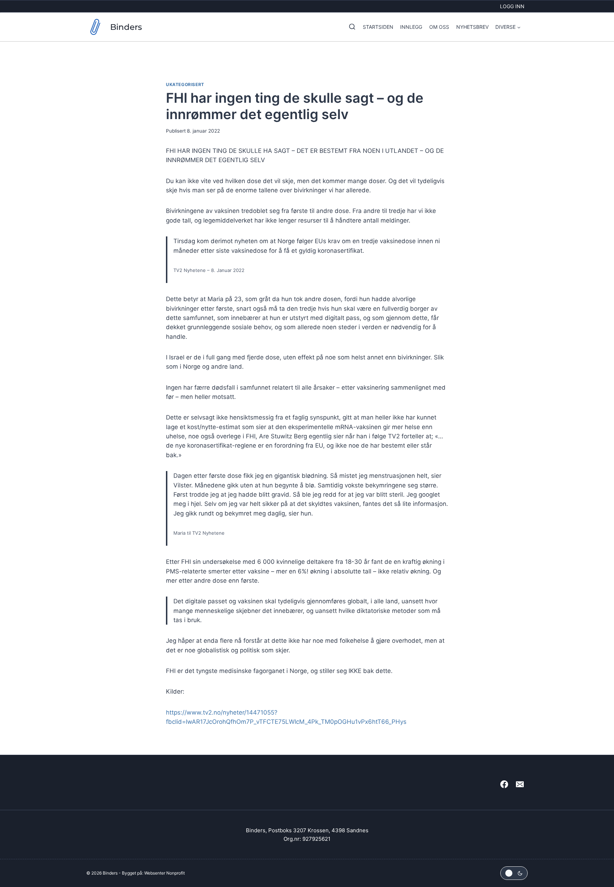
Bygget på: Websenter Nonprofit (153, 873)
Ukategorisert (185, 84)
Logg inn (512, 6)
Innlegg (411, 27)
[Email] (520, 784)
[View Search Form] (350, 27)
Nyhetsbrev (472, 27)
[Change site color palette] (514, 873)
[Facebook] (504, 784)
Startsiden (378, 27)
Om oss (439, 27)
